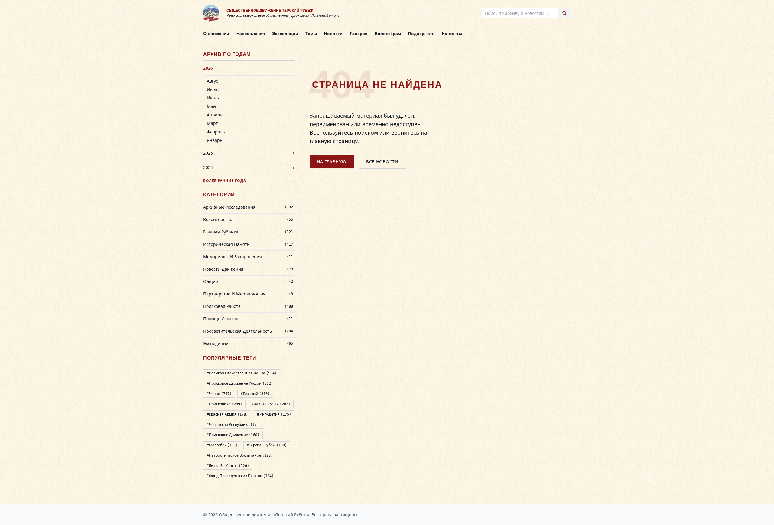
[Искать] (564, 13)
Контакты (452, 33)
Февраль (216, 132)
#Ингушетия (274, 414)
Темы (311, 33)
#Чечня (219, 393)
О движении (216, 33)
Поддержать (421, 33)
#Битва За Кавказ (228, 465)
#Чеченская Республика (234, 424)
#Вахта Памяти (270, 403)
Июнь (213, 98)
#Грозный (255, 393)
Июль (213, 89)
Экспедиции (285, 33)
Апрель (214, 115)
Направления (250, 33)
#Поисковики (224, 403)
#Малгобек (222, 445)
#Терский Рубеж (267, 445)
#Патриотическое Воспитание (240, 455)
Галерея (358, 33)
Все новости (382, 162)
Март (212, 123)
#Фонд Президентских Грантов (240, 475)
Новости (333, 33)
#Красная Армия (227, 414)
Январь (214, 140)
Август (213, 81)
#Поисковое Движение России (240, 383)
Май (211, 106)
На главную (331, 162)
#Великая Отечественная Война (242, 373)
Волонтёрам (388, 33)
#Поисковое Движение (233, 434)
